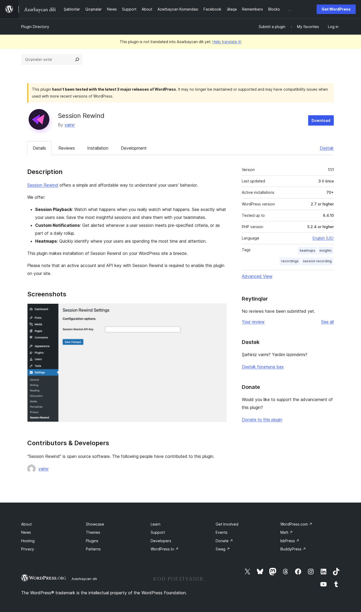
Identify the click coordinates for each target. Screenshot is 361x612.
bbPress (289, 541)
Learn (155, 524)
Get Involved (227, 524)
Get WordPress (336, 9)
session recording (317, 261)
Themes (93, 532)
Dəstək (327, 148)
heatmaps (307, 250)
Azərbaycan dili (84, 579)
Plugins (92, 541)
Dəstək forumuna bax (263, 366)
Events (222, 532)
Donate (224, 541)
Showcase (95, 524)
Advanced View (257, 276)
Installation (97, 148)
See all (327, 321)
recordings (290, 261)
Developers (161, 541)
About (26, 524)
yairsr (69, 124)
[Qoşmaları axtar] (77, 59)
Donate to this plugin (262, 419)
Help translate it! (226, 41)
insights (326, 250)
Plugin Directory (35, 26)
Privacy (27, 549)
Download (321, 120)
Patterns (93, 549)
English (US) (323, 238)
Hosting (28, 541)
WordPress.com (296, 524)
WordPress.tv (165, 549)
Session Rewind (42, 185)
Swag (223, 549)
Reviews (66, 148)
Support (158, 532)
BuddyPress (293, 549)
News (26, 532)
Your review (253, 321)
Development (134, 148)
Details (39, 148)
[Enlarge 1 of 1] (219, 310)
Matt (286, 532)
